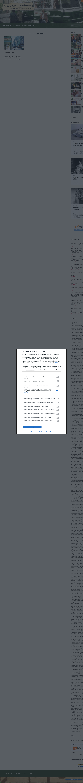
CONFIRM (32, 427)
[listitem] (41, 374)
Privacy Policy (49, 431)
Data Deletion (34, 431)
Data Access (41, 431)
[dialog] (41, 391)
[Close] (64, 351)
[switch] (57, 377)
